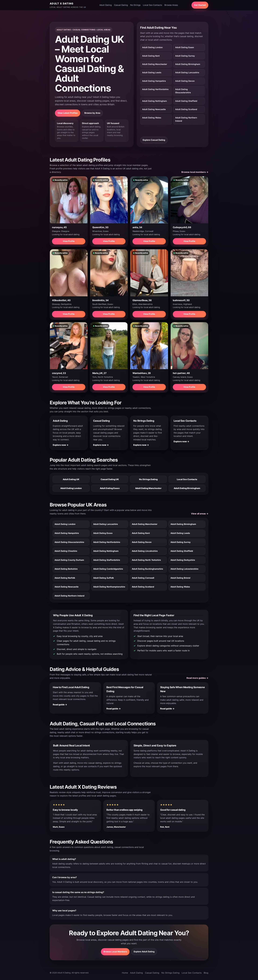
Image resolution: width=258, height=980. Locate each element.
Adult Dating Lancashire (187, 72)
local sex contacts (87, 766)
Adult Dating (105, 5)
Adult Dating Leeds (151, 72)
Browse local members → (194, 172)
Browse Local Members (115, 951)
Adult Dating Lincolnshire (145, 551)
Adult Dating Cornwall (143, 578)
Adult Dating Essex (184, 47)
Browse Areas (171, 5)
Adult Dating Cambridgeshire (108, 569)
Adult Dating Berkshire (66, 569)
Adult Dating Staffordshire (106, 560)
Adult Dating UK (71, 479)
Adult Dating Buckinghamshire (147, 569)
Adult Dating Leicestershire (184, 569)
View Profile (69, 241)
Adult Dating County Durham (69, 560)
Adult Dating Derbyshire (183, 560)
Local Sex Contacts (152, 5)
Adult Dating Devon (185, 81)
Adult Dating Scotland (186, 109)
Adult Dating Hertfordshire (155, 89)
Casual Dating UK (110, 479)
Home (125, 972)
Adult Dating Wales (151, 117)
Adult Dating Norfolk (65, 578)
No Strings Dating (148, 479)
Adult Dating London (152, 47)
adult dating (70, 763)
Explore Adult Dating (144, 951)
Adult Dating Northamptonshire (109, 586)
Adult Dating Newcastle (154, 109)
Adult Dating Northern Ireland (186, 119)
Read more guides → (197, 678)
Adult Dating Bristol (180, 578)
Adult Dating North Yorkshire (146, 560)
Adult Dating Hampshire (154, 81)
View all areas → (199, 513)
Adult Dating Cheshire (66, 551)
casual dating (95, 763)
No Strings (135, 5)
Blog (206, 972)
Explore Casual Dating (154, 140)
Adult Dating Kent (151, 56)
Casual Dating (121, 5)
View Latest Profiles (68, 113)
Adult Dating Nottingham (154, 101)
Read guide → (60, 704)
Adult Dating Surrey (185, 56)
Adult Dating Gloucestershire (183, 91)
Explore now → (60, 445)
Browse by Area (92, 113)
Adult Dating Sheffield (186, 101)
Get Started (200, 5)
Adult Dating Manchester (154, 64)
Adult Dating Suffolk (103, 578)
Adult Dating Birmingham (187, 64)
